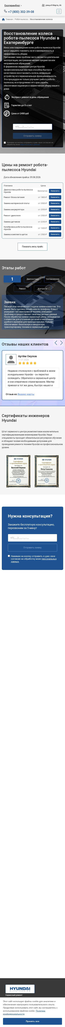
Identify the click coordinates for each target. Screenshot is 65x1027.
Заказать (55, 191)
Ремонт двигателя (12, 215)
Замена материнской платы (16, 203)
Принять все (32, 1021)
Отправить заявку (32, 136)
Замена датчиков (12, 222)
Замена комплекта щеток (16, 234)
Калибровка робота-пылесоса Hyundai (18, 228)
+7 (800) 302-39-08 (21, 11)
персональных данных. (30, 145)
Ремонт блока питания (14, 197)
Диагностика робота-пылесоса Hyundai (18, 191)
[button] (56, 343)
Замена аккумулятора (14, 209)
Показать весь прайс (32, 246)
